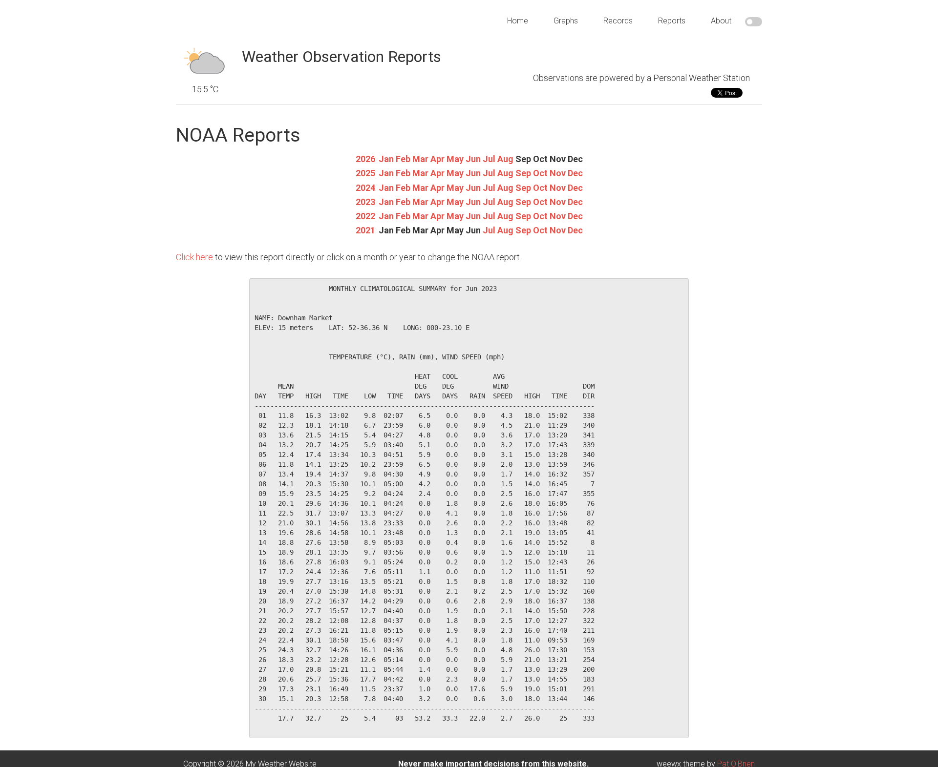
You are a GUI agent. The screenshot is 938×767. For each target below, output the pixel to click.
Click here (194, 257)
